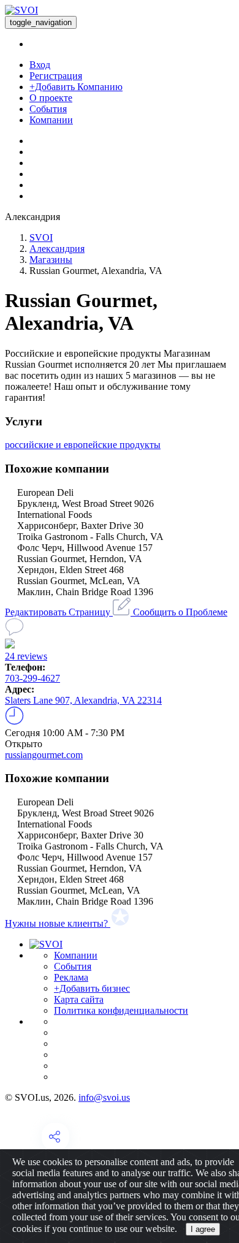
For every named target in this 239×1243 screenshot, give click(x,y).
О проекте (50, 98)
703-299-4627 (32, 678)
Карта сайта (79, 999)
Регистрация (55, 75)
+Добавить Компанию (76, 87)
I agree (203, 1229)
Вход (39, 64)
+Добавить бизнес (92, 988)
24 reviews (26, 656)
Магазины (50, 259)
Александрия (57, 248)
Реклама (71, 977)
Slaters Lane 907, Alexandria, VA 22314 (83, 700)
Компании (51, 120)
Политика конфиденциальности (121, 1010)
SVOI (41, 237)
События (48, 109)
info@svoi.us (104, 1097)
